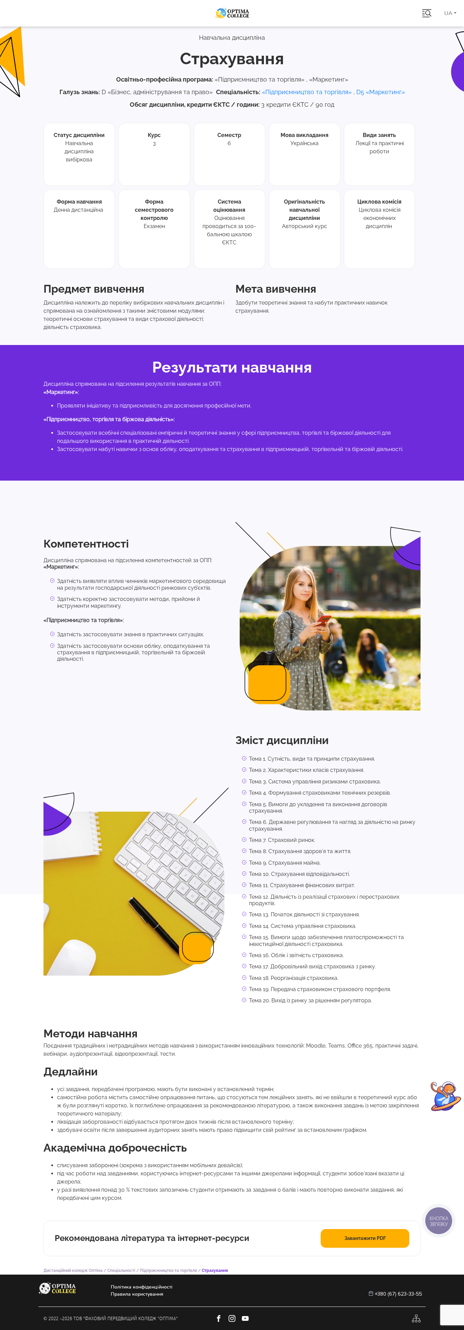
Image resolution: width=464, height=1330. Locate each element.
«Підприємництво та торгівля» (307, 92)
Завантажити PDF (365, 1238)
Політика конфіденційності (142, 1287)
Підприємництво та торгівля (168, 1270)
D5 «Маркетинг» (380, 92)
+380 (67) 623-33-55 (398, 1294)
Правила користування (137, 1294)
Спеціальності (121, 1270)
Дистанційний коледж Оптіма (73, 1270)
